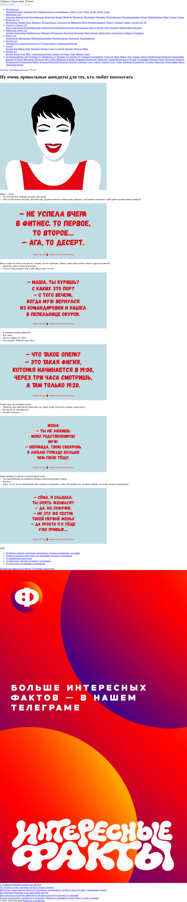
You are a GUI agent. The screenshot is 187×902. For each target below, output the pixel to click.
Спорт (112, 62)
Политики (79, 33)
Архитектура (63, 22)
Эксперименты (86, 38)
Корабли (10, 59)
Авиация (85, 57)
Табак (119, 62)
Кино (28, 22)
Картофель (19, 49)
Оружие (132, 59)
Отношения (143, 59)
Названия (80, 59)
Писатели (68, 33)
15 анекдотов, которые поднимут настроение (28, 561)
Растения (54, 62)
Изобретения (154, 57)
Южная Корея (126, 28)
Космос (11, 51)
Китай (100, 28)
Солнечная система (41, 54)
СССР (39, 43)
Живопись (76, 22)
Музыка (46, 22)
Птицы (144, 17)
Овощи (44, 49)
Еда (9, 46)
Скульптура (137, 22)
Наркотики (91, 59)
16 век (72, 12)
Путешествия (25, 62)
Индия (54, 28)
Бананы (9, 49)
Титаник (149, 62)
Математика (24, 38)
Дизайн (21, 22)
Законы (136, 57)
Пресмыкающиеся (131, 17)
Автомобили (97, 57)
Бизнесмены (20, 33)
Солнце (55, 54)
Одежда (109, 22)
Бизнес (75, 57)
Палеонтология (60, 38)
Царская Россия (28, 43)
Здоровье (35, 57)
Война (123, 57)
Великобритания (32, 28)
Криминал (49, 57)
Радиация (44, 62)
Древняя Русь (12, 43)
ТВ (144, 22)
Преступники (91, 33)
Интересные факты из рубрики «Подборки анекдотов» (27, 568)
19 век (93, 12)
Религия (72, 62)
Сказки (126, 22)
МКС (28, 54)
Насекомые (89, 17)
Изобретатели (34, 33)
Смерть (97, 62)
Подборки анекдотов (18, 70)
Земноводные (22, 17)
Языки (20, 64)
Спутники (65, 54)
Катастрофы (178, 57)
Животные (13, 14)
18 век (86, 12)
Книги (53, 22)
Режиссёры (104, 33)
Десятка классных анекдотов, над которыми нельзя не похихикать (39, 555)
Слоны (172, 17)
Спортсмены (116, 33)
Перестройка (49, 43)
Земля (16, 54)
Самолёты (82, 62)
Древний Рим (30, 12)
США (106, 28)
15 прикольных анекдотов (19, 558)
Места (48, 59)
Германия (46, 28)
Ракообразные (155, 17)
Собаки (180, 17)
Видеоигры (11, 22)
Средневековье (61, 12)
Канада (92, 28)
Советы (105, 62)
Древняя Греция (45, 12)
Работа (35, 62)
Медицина (29, 59)
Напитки (35, 49)
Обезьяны (100, 17)
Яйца (85, 49)
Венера (9, 54)
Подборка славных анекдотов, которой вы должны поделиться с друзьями (43, 553)
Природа (179, 59)
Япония (138, 28)
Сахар (51, 49)
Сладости (59, 49)
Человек (63, 57)
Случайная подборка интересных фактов (20, 885)
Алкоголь (109, 57)
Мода (84, 22)
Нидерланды (82, 28)
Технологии (138, 62)
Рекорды (63, 62)
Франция (114, 28)
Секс (90, 62)
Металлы (39, 59)
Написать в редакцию (34, 900)
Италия (71, 28)
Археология (12, 38)
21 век (107, 12)
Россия (11, 41)
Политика (170, 59)
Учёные (127, 33)
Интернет (166, 57)
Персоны (153, 59)
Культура (12, 20)
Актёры (10, 33)
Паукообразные (113, 17)
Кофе (27, 49)
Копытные (50, 17)
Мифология (62, 59)
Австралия (18, 28)
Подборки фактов (17, 57)
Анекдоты (4, 70)
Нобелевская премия (41, 38)
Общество (102, 59)
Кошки (59, 17)
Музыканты (57, 33)
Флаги (9, 28)
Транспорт (159, 62)
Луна (22, 54)
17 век (79, 12)
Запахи (144, 57)
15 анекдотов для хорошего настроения (25, 563)
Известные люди (16, 30)
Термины (127, 62)
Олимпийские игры (118, 59)
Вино (117, 57)
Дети (129, 57)
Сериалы (118, 22)
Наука (11, 35)
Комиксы (36, 22)
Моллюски (78, 17)
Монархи (46, 33)
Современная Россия (66, 43)
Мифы (72, 59)
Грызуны (10, 17)
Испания (62, 28)
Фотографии (171, 62)
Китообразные (37, 17)
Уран (72, 54)
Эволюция (73, 38)
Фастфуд (69, 49)
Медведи (67, 17)
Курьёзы (19, 59)
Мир (53, 59)
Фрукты (78, 49)
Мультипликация (96, 22)
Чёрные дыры (83, 54)
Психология (12, 62)
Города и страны (16, 25)
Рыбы (165, 17)
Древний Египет (14, 12)
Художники (138, 33)
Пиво (161, 59)
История (12, 9)
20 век (100, 12)
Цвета (181, 62)
